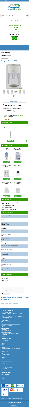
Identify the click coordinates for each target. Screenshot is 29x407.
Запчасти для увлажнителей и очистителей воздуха (12, 316)
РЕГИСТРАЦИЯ (16, 34)
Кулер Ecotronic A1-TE (18, 166)
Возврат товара (4, 345)
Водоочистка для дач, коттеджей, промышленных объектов (14, 314)
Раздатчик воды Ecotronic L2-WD (6, 149)
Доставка (3, 343)
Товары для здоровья (6, 332)
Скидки (2, 344)
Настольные (4, 58)
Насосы (3, 336)
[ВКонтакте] (3, 118)
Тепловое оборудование (6, 325)
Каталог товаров (5, 52)
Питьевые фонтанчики (6, 330)
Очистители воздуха (5, 321)
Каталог (2, 303)
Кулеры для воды (6, 55)
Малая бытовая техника (6, 312)
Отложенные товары (5, 359)
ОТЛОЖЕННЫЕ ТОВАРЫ (19, 18)
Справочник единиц (5, 375)
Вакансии (3, 369)
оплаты (20, 108)
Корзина (3, 358)
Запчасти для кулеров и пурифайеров (9, 318)
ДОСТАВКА (11, 18)
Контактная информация (6, 367)
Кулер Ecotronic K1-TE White (6, 166)
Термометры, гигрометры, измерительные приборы (12, 313)
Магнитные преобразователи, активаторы (10, 333)
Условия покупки (4, 340)
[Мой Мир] (8, 118)
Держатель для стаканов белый (10, 127)
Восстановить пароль (6, 355)
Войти (2, 353)
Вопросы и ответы (5, 347)
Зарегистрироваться (5, 354)
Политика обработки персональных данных (10, 348)
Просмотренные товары (6, 361)
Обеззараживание (5, 326)
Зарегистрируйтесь (13, 101)
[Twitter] (5, 118)
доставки (16, 108)
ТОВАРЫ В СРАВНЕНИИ (14, 20)
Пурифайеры (4, 329)
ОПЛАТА (7, 18)
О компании (3, 365)
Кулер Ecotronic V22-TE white (18, 183)
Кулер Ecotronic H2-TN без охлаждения (18, 149)
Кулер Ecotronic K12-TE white (6, 183)
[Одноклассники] (7, 118)
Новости (3, 378)
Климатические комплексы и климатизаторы (10, 324)
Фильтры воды (4, 320)
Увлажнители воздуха (6, 322)
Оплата (3, 342)
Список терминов (5, 374)
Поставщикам (4, 368)
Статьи (3, 377)
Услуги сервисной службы (6, 317)
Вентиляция (4, 334)
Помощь (3, 357)
